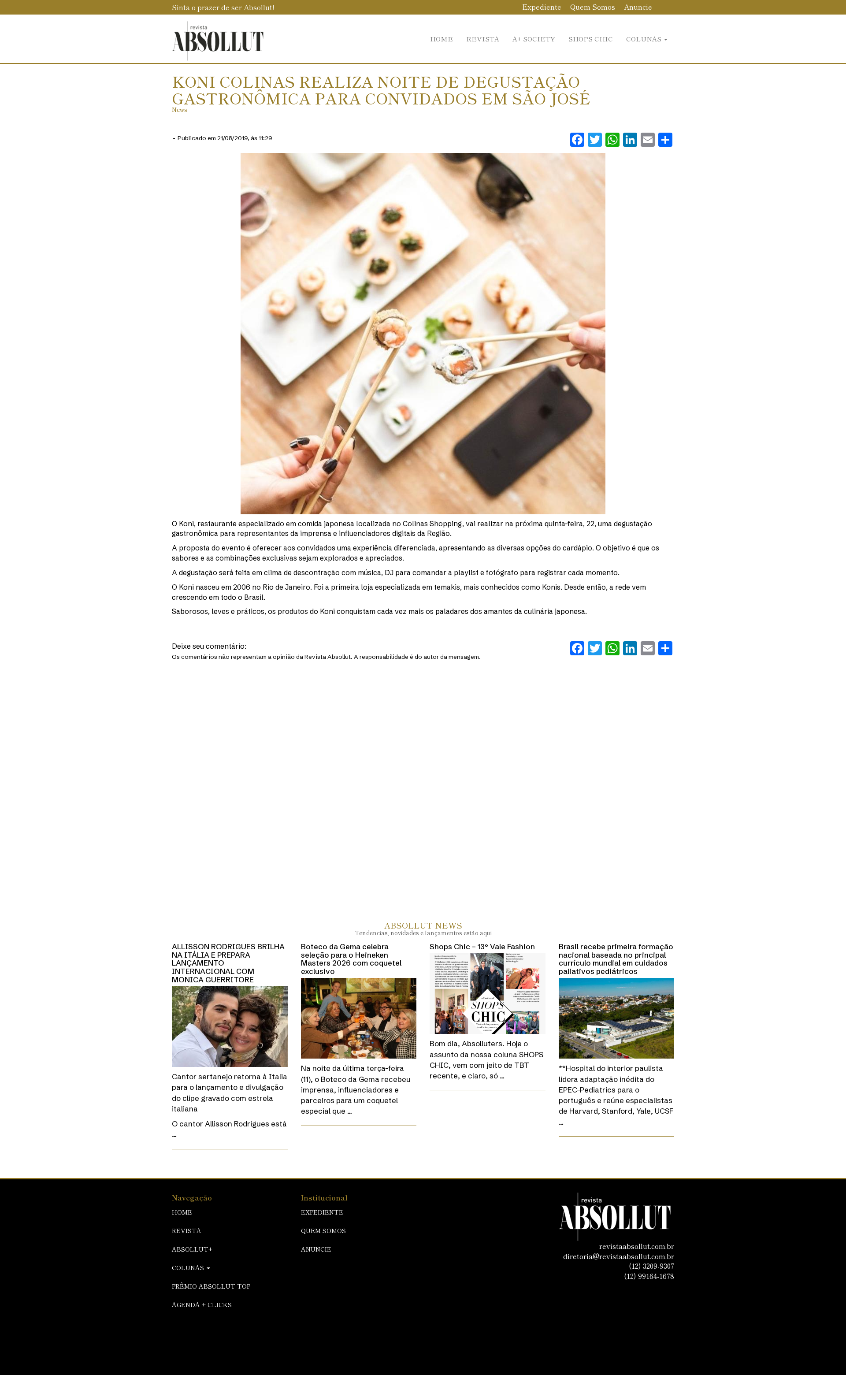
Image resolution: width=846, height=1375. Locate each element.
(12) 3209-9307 (651, 1265)
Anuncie (638, 6)
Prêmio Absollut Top (211, 1286)
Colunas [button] (644, 38)
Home (441, 38)
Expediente (541, 6)
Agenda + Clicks (202, 1304)
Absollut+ (192, 1249)
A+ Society (533, 38)
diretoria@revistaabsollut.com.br (618, 1256)
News (179, 109)
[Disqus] (423, 782)
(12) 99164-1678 (649, 1276)
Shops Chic (590, 38)
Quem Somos (592, 6)
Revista (482, 38)
